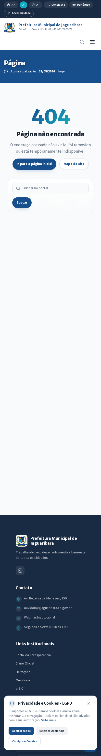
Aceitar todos (21, 731)
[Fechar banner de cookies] (88, 703)
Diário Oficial (25, 663)
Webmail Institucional (39, 617)
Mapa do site (74, 163)
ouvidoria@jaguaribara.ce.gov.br (48, 608)
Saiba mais (48, 720)
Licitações (23, 672)
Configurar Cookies (24, 741)
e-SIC (19, 688)
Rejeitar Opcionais (51, 731)
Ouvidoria (23, 680)
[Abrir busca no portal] (81, 41)
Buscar (21, 202)
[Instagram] (20, 570)
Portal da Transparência (33, 655)
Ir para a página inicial (34, 163)
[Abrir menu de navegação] (92, 42)
